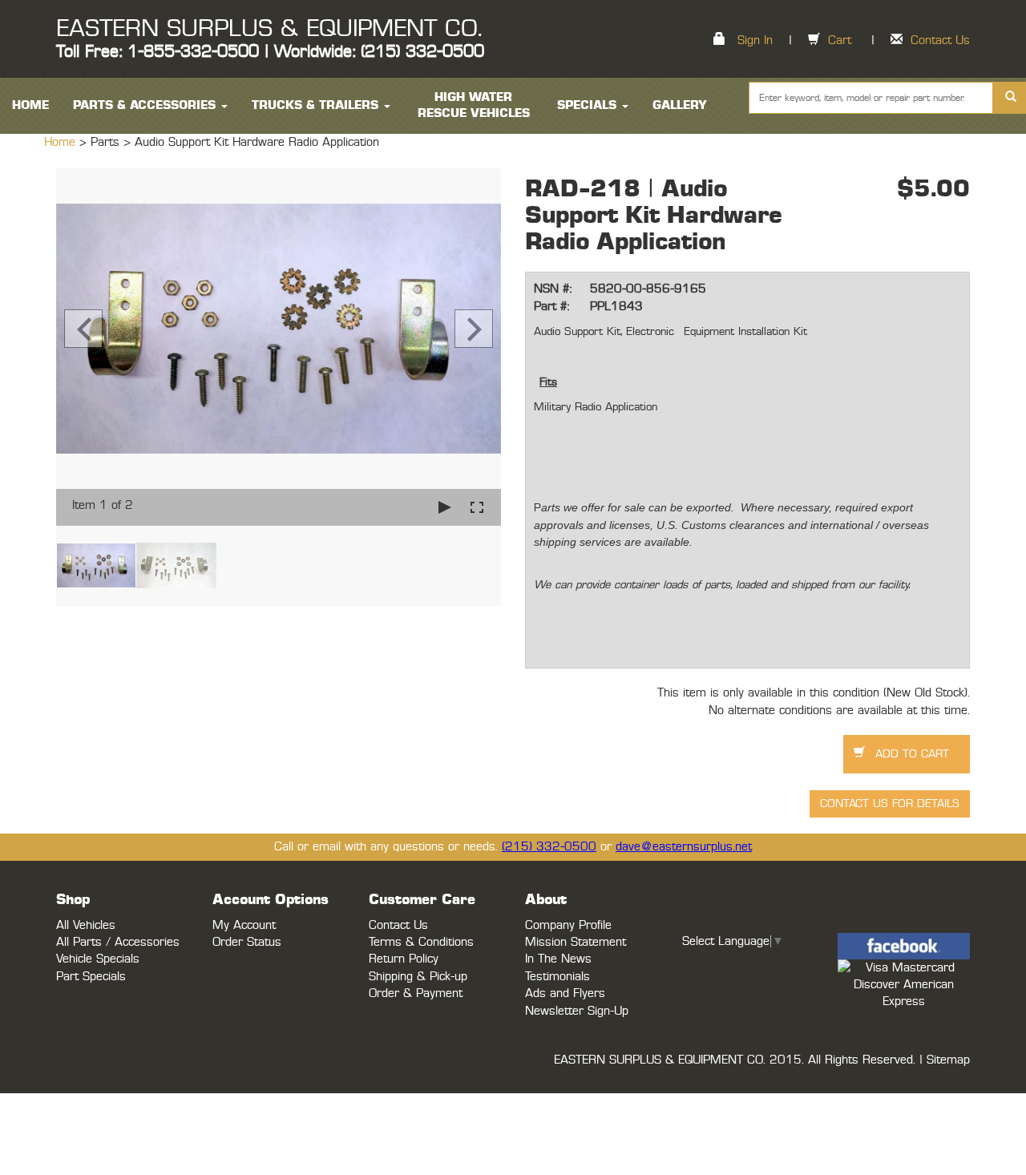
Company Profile (568, 925)
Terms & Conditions (421, 942)
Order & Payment (416, 993)
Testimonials (557, 977)
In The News (558, 959)
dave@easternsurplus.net (684, 847)
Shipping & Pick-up (418, 977)
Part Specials (91, 977)
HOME (30, 105)
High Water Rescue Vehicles (474, 105)
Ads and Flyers (565, 993)
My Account (244, 925)
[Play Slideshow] (445, 507)
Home (61, 142)
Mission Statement (575, 942)
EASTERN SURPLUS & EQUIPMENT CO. (269, 29)
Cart (839, 40)
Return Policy (403, 959)
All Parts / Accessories (118, 942)
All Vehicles (85, 925)
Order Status (246, 942)
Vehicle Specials (97, 959)
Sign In (755, 40)
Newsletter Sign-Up (576, 1011)
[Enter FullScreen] (477, 507)
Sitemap (948, 1060)
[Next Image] (473, 328)
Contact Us (940, 40)
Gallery (679, 105)
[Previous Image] (83, 328)
